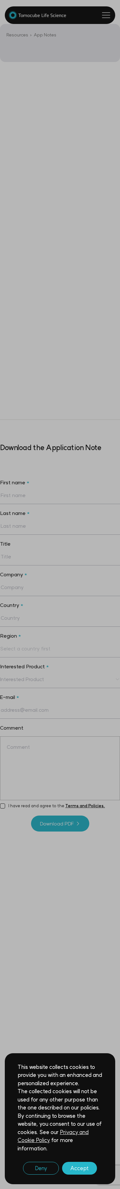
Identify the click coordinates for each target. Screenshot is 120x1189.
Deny (41, 1168)
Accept (79, 1168)
